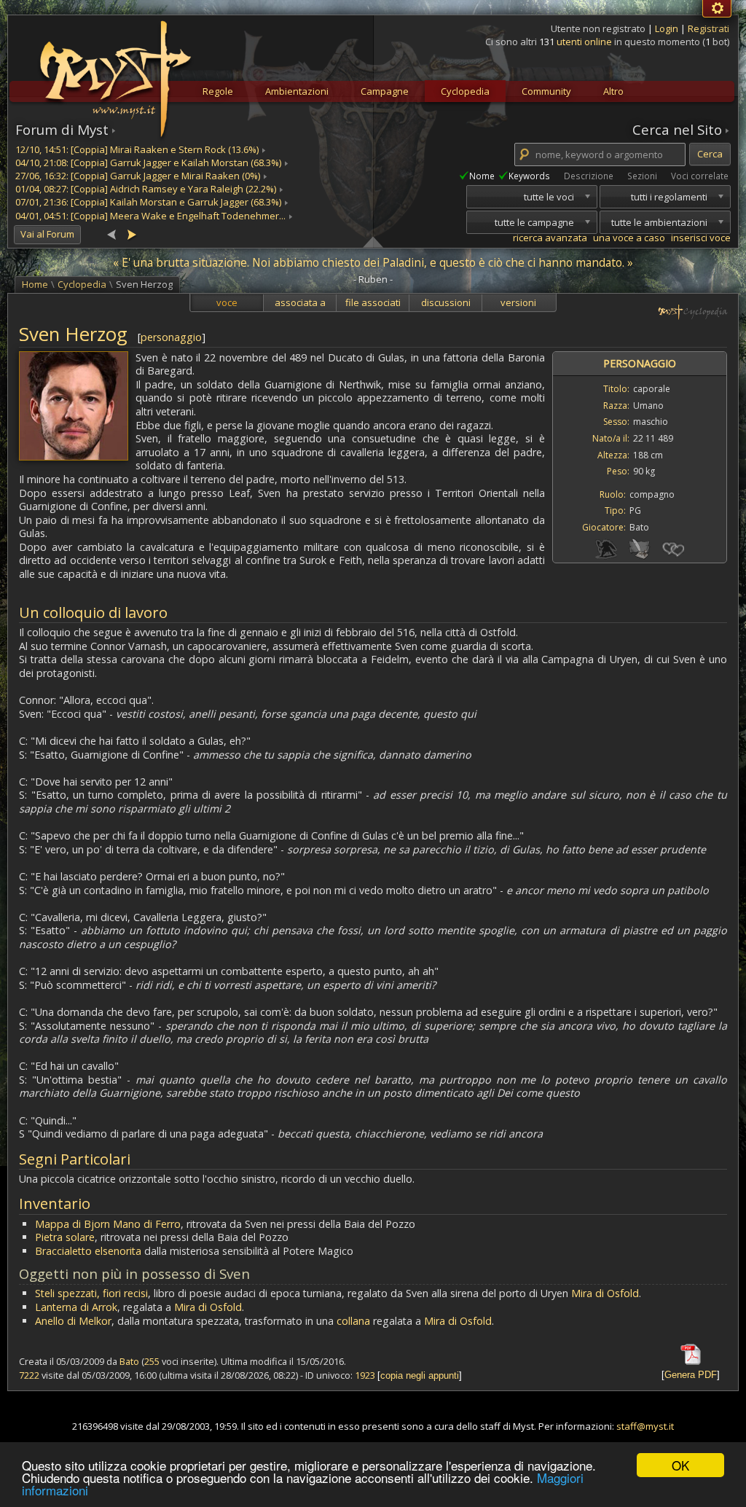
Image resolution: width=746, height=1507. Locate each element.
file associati (373, 302)
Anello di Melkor (73, 1321)
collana (353, 1321)
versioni (518, 302)
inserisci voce (701, 237)
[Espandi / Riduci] (373, 241)
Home (35, 284)
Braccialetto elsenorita (88, 1251)
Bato (129, 1361)
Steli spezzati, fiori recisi (91, 1293)
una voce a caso (629, 237)
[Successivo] (131, 233)
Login (667, 28)
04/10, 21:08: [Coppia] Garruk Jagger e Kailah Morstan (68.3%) (148, 162)
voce (226, 302)
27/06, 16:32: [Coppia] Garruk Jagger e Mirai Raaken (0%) (137, 175)
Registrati (708, 28)
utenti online (584, 41)
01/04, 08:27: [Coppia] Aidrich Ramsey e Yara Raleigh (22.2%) (145, 188)
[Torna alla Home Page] (113, 70)
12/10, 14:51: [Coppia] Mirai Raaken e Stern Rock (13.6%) (137, 149)
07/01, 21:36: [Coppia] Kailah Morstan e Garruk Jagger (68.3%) (148, 201)
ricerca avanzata (550, 237)
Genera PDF (690, 1374)
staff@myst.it (645, 1426)
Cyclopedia (465, 91)
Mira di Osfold (605, 1293)
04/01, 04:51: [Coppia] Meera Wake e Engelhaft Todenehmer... (150, 215)
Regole (218, 91)
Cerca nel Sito (677, 129)
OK (680, 1465)
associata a (300, 302)
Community (546, 91)
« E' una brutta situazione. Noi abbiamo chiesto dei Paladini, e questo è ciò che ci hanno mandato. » (373, 262)
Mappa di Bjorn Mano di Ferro (108, 1224)
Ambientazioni (297, 91)
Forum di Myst (62, 129)
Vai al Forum (47, 233)
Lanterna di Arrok (76, 1307)
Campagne (385, 91)
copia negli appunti (419, 1375)
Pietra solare (65, 1237)
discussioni (446, 302)
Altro (613, 91)
